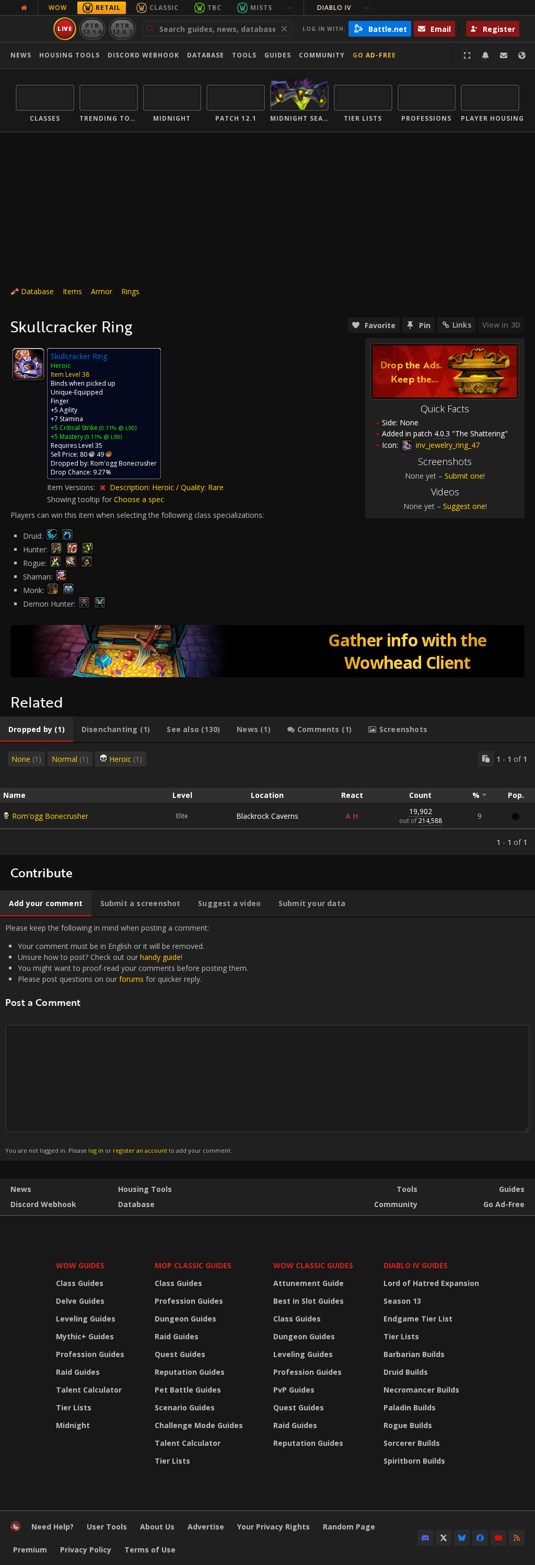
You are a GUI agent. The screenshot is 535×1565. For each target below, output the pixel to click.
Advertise (206, 1527)
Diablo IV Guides (415, 1265)
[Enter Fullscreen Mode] (467, 55)
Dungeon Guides (185, 1319)
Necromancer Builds (421, 1390)
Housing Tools (145, 1189)
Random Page (349, 1527)
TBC (214, 7)
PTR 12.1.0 (92, 28)
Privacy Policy (85, 1550)
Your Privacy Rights (273, 1527)
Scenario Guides (185, 1407)
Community (322, 55)
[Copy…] (486, 759)
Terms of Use (150, 1550)
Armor (101, 291)
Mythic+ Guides (85, 1336)
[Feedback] (503, 55)
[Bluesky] (462, 1538)
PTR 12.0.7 (122, 28)
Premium (30, 1550)
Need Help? (52, 1527)
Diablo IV (345, 7)
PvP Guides (294, 1390)
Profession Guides (90, 1354)
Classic (164, 7)
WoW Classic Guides (313, 1265)
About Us (157, 1527)
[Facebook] (480, 1538)
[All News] (24, 8)
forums (131, 979)
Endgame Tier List (417, 1319)
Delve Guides (80, 1301)
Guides (277, 55)
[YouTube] (498, 1538)
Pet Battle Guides (188, 1390)
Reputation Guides (190, 1372)
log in (95, 1150)
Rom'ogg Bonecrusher (50, 816)
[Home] (15, 1529)
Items (72, 291)
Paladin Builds (409, 1407)
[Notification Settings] (485, 55)
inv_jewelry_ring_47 (447, 445)
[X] (443, 1538)
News (20, 55)
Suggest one (464, 506)
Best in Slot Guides (308, 1301)
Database (205, 55)
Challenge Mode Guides (199, 1425)
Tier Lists (73, 1407)
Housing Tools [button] (69, 55)
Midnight (73, 1425)
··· (289, 7)
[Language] (522, 55)
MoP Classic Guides (193, 1265)
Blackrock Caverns (267, 816)
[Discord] (425, 1538)
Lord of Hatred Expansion (431, 1283)
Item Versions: (72, 487)
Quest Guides (180, 1354)
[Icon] (28, 364)
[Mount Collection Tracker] (267, 651)
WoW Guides (80, 1265)
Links (461, 325)
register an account (140, 1150)
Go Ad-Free (374, 55)
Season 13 (402, 1301)
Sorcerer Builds (411, 1443)
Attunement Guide (308, 1283)
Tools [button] (244, 55)
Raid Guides (78, 1372)
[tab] (36, 729)
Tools (407, 1189)
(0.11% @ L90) (117, 428)
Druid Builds (405, 1372)
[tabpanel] (267, 799)
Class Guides (79, 1283)
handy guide (160, 957)
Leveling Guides (85, 1319)
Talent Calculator (89, 1390)
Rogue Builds (407, 1425)
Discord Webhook (143, 55)
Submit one (464, 476)
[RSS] (517, 1538)
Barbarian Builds (414, 1354)
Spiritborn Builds (414, 1461)
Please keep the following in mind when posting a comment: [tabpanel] (126, 1038)
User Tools (107, 1527)
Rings (130, 291)
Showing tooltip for (80, 499)
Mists (261, 7)
